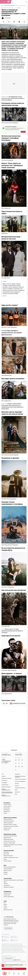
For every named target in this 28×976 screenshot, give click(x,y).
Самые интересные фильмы (10, 867)
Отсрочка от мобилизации (9, 842)
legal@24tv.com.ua (16, 959)
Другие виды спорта (8, 909)
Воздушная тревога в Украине (10, 824)
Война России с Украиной (10, 817)
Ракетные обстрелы (8, 819)
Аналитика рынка (7, 893)
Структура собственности (20, 787)
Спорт (5, 901)
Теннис (5, 906)
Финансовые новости (8, 855)
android (5, 937)
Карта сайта (17, 792)
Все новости (7, 802)
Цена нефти (6, 852)
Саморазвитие (7, 885)
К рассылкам (8, 928)
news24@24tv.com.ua (6, 754)
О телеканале (4, 780)
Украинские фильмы (8, 868)
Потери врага (7, 829)
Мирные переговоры (8, 822)
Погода (5, 813)
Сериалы (5, 874)
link (15, 760)
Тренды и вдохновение (9, 896)
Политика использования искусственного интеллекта (7, 792)
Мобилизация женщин (8, 839)
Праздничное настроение (9, 5)
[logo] (8, 2)
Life (2, 5)
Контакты (17, 783)
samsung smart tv (14, 940)
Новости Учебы (7, 878)
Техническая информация (20, 781)
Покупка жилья (7, 894)
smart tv (5, 940)
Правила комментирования (20, 779)
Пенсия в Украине (7, 861)
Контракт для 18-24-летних (9, 841)
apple (14, 937)
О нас (3, 774)
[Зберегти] (24, 22)
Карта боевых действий (9, 821)
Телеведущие (4, 782)
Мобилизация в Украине (10, 834)
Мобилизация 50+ (7, 837)
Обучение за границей (8, 887)
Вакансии (17, 785)
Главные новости (7, 804)
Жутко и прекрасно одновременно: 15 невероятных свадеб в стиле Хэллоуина (21, 5)
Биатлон (5, 908)
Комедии (5, 872)
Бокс (5, 902)
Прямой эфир (7, 807)
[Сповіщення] (26, 2)
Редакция (3, 776)
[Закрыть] (26, 965)
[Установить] (14, 967)
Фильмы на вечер (7, 870)
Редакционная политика (6, 778)
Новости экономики (9, 850)
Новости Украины (7, 806)
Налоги (5, 859)
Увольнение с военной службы (10, 835)
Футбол (5, 904)
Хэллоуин (4, 632)
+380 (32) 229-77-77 (9, 958)
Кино (5, 865)
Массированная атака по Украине (11, 826)
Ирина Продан (7, 17)
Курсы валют (6, 853)
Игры (16, 794)
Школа (5, 881)
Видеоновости (7, 809)
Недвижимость (7, 891)
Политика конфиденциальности (6, 789)
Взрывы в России (7, 828)
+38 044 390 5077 (18, 754)
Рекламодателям (5, 784)
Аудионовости (7, 811)
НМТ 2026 (6, 883)
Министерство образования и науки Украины (13, 880)
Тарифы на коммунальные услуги (11, 857)
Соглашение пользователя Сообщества (20, 777)
